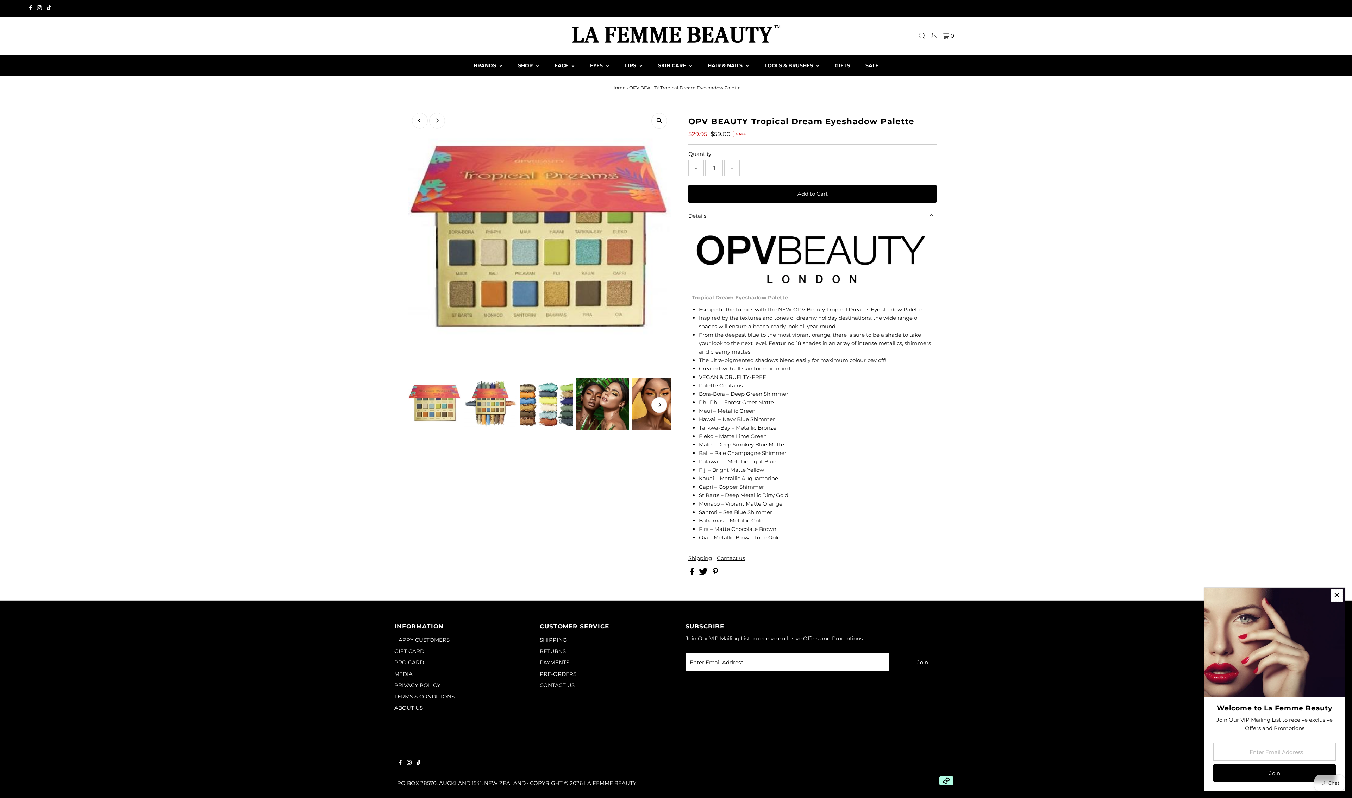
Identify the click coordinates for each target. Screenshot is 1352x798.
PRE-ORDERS (558, 674)
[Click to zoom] (659, 121)
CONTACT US (557, 685)
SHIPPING (553, 639)
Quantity (699, 154)
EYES (597, 65)
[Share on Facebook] (692, 573)
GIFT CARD (409, 651)
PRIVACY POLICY (417, 685)
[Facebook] (30, 8)
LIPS (631, 65)
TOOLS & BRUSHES (789, 65)
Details (697, 216)
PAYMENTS (554, 662)
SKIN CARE (672, 65)
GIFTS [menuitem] (842, 65)
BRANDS (485, 65)
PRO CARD (409, 662)
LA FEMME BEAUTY (610, 783)
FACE (562, 65)
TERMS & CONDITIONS (424, 696)
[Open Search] (922, 36)
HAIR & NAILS (726, 65)
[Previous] (420, 120)
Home (618, 87)
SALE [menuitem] (871, 65)
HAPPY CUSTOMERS (422, 639)
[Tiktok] (48, 8)
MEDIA (403, 674)
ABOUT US (408, 707)
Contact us (731, 558)
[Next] (437, 120)
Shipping (700, 558)
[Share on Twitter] (704, 573)
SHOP (526, 65)
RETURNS (553, 651)
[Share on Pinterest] (715, 573)
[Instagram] (39, 8)
